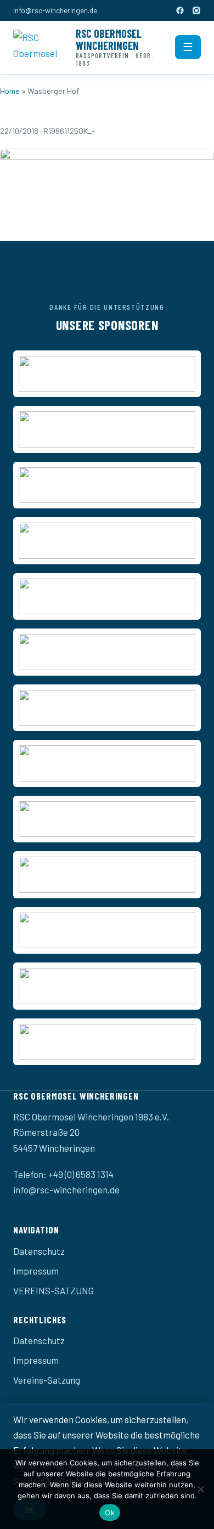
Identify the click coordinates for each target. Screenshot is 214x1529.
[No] (200, 1488)
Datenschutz (39, 1250)
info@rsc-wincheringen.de (55, 10)
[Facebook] (180, 10)
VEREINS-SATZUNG (53, 1290)
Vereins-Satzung (46, 1379)
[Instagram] (196, 10)
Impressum (36, 1270)
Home (10, 90)
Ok (110, 1512)
